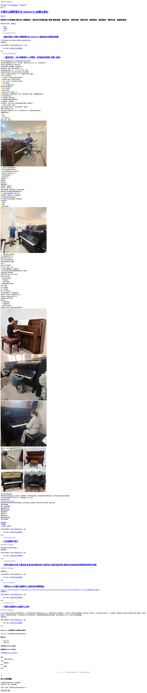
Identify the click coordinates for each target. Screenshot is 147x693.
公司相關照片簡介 (11, 541)
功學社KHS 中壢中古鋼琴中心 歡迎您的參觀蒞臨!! (24, 586)
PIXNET (62, 672)
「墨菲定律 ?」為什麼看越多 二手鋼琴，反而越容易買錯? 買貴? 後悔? (32, 57)
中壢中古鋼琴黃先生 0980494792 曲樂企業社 (24, 11)
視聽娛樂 (13, 23)
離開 (9, 690)
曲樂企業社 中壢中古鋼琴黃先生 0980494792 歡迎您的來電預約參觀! (31, 37)
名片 (5, 30)
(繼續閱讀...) (4, 42)
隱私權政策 (82, 672)
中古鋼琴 (8, 526)
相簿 (5, 26)
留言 (20, 45)
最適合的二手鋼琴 (14, 496)
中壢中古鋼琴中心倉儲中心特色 (16, 607)
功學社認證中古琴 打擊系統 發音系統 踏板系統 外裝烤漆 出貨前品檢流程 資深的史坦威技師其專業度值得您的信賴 (50, 565)
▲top (2, 51)
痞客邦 (16, 45)
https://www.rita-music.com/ (7, 501)
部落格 (5, 28)
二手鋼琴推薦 (6, 506)
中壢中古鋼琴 (7, 193)
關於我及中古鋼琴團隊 (16, 48)
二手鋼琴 (3, 526)
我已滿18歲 (3, 690)
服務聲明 (88, 672)
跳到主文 (3, 16)
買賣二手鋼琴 (4, 107)
